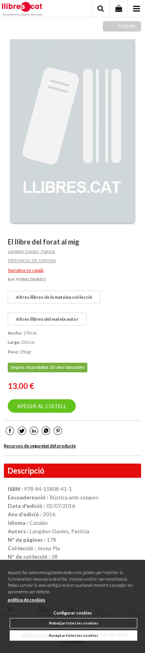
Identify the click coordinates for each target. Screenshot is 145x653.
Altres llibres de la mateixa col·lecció (54, 297)
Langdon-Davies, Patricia (31, 251)
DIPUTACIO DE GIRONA (32, 260)
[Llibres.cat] (22, 9)
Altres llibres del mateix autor (47, 319)
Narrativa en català (25, 270)
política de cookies (26, 599)
